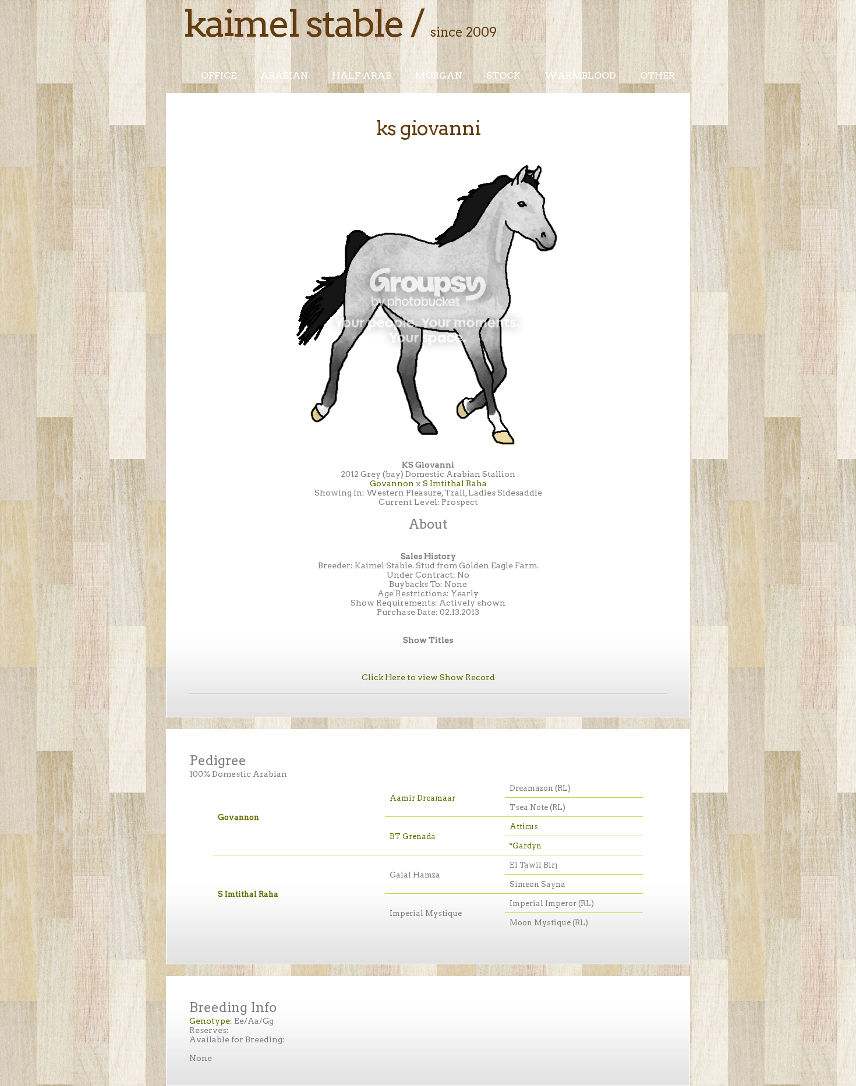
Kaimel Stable (293, 23)
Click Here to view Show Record (428, 677)
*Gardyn (526, 845)
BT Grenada (413, 836)
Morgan (438, 75)
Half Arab (361, 75)
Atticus (524, 826)
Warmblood (580, 75)
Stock (503, 75)
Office (218, 75)
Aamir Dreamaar (422, 798)
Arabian (284, 75)
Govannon (392, 483)
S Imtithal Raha (455, 483)
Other (657, 75)
